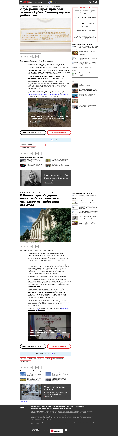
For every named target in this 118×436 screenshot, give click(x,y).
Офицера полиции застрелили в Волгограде (85, 31)
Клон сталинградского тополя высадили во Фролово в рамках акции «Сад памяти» (48, 118)
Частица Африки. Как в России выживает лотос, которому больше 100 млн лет (88, 207)
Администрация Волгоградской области (30, 53)
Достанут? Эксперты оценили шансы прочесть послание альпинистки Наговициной (88, 213)
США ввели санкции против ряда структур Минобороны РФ (87, 95)
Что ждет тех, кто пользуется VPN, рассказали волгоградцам (61, 160)
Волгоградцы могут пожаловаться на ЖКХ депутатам (60, 165)
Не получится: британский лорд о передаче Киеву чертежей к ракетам (88, 90)
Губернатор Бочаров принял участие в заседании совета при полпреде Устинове (48, 331)
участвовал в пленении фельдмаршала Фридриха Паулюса (48, 94)
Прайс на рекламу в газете (44, 406)
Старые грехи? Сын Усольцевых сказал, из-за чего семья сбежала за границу (88, 74)
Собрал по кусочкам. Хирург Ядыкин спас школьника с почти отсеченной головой (88, 48)
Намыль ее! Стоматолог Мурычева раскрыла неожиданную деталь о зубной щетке (87, 63)
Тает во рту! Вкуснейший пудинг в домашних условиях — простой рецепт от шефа (87, 223)
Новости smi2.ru (25, 188)
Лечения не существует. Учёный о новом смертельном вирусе (87, 217)
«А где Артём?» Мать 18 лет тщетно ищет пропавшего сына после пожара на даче (87, 69)
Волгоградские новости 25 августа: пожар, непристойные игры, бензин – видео (85, 12)
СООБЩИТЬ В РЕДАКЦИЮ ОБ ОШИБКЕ (62, 408)
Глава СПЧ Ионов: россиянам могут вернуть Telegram (34, 165)
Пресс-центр (70, 406)
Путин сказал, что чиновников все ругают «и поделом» (87, 106)
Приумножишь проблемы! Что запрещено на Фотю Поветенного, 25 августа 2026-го (85, 38)
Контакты (33, 406)
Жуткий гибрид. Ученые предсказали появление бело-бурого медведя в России (88, 58)
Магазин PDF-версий (80, 406)
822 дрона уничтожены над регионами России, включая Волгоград (59, 379)
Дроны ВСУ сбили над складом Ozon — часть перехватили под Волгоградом (60, 374)
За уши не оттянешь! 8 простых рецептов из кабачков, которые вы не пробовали (88, 53)
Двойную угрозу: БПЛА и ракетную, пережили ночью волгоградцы (34, 374)
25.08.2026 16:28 (24, 192)
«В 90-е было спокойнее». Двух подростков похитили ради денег (87, 201)
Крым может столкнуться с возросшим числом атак (85, 100)
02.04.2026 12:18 (24, 6)
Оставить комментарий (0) (59, 132)
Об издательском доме (59, 406)
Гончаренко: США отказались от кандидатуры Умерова (87, 85)
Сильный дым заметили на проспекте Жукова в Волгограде (85, 18)
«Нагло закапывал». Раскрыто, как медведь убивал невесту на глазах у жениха (88, 197)
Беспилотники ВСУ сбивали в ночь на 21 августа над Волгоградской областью (34, 379)
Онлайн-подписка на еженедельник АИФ (41, 408)
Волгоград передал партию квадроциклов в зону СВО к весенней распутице (34, 160)
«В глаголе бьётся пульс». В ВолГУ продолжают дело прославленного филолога (85, 25)
